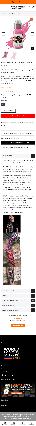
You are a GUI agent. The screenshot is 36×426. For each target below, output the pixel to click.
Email (3, 126)
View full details (6, 87)
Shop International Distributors (18, 142)
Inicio (2, 13)
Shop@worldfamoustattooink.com (10, 365)
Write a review (18, 325)
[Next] (32, 34)
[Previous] (3, 34)
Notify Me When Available (18, 116)
